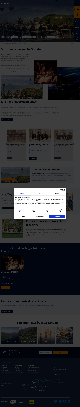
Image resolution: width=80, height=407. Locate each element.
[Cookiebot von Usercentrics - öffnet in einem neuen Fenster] (60, 190)
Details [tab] (40, 193)
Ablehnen (23, 216)
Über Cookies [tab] (57, 193)
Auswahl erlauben (40, 216)
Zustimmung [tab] (22, 193)
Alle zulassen (57, 216)
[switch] (33, 211)
